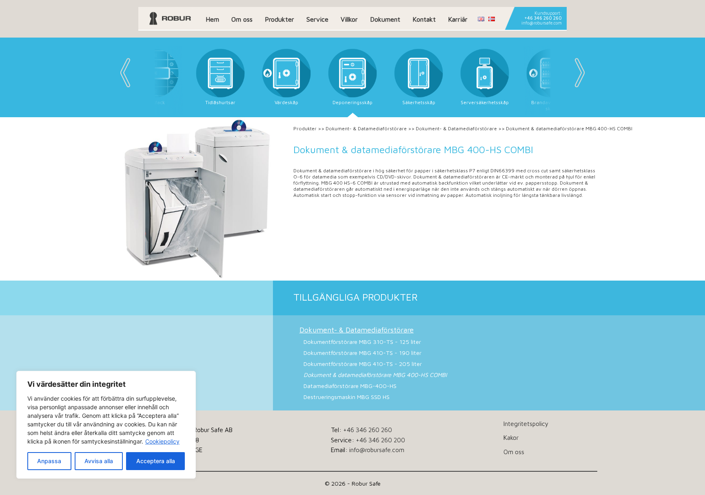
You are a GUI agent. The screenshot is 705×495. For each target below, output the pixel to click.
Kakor (511, 437)
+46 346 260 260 (543, 18)
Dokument (385, 19)
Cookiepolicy (162, 441)
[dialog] (106, 425)
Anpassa (49, 460)
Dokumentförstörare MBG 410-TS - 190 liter (362, 352)
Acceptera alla (155, 460)
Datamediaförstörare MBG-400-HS (350, 385)
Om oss (242, 19)
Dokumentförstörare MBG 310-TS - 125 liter (362, 341)
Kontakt (424, 19)
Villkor (349, 19)
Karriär (458, 19)
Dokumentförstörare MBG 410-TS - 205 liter (363, 363)
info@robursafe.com (541, 22)
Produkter (279, 19)
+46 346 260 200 (380, 440)
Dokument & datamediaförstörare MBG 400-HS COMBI (375, 374)
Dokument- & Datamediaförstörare (366, 128)
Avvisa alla (98, 460)
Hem (212, 19)
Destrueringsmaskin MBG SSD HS (347, 396)
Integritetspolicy (525, 423)
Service (317, 19)
